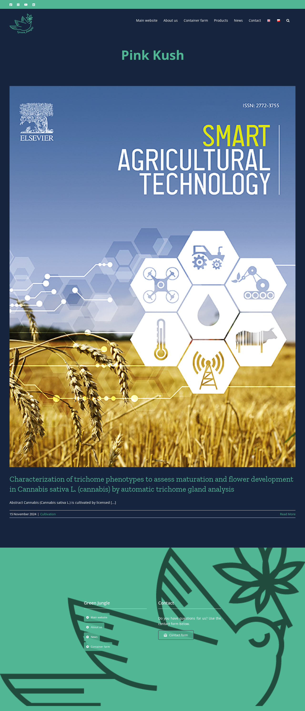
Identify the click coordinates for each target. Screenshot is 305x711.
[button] (288, 20)
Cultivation (48, 514)
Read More (287, 514)
